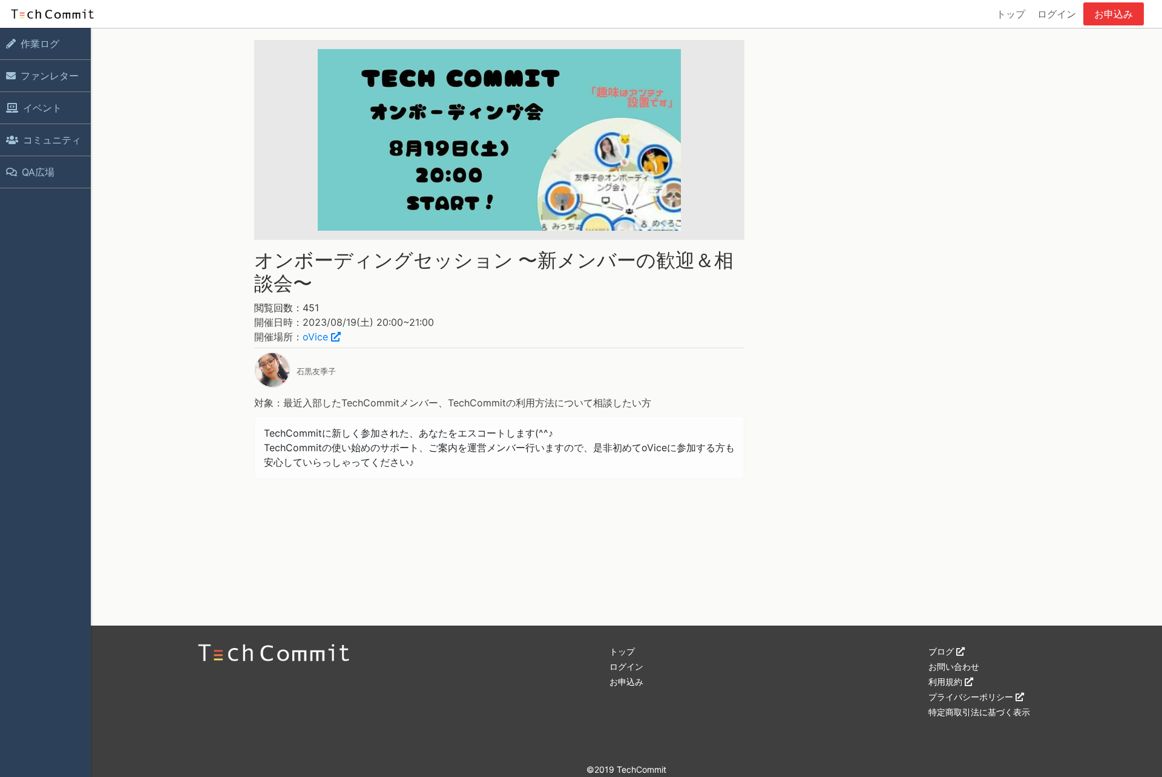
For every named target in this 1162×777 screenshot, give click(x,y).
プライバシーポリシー (972, 697)
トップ (1010, 14)
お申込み (1113, 14)
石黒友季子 (316, 371)
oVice (317, 337)
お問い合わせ (953, 666)
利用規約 (946, 681)
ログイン (1056, 14)
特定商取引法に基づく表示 (979, 712)
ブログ (942, 651)
